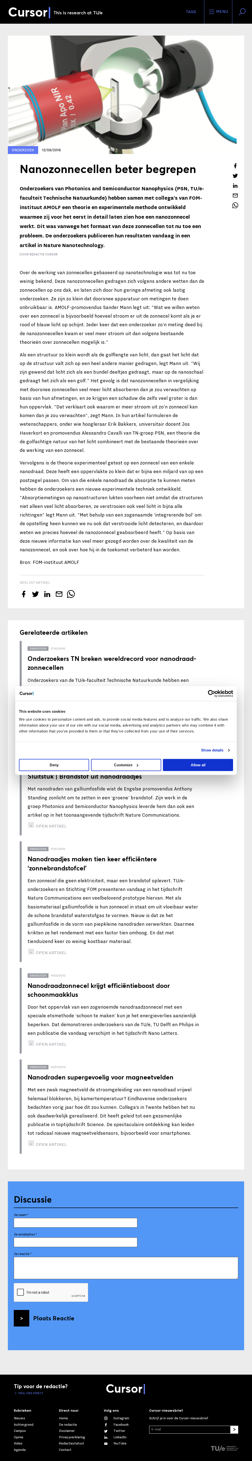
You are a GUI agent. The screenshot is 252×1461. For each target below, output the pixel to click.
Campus (20, 1431)
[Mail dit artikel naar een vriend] (235, 195)
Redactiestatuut (71, 1443)
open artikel (51, 826)
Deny (54, 765)
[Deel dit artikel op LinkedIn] (235, 186)
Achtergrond (23, 1425)
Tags (191, 11)
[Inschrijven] (234, 1430)
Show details (212, 750)
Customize (123, 765)
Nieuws (19, 1418)
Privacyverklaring (72, 1437)
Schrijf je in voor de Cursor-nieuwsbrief (178, 1418)
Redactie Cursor (44, 254)
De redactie (68, 1425)
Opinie (18, 1437)
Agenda (20, 1450)
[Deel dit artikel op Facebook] (235, 166)
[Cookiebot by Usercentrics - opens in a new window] (211, 693)
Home (63, 1418)
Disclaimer (67, 1431)
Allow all (198, 765)
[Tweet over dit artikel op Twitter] (235, 176)
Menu (221, 11)
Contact (65, 1450)
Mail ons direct (30, 1393)
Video (18, 1443)
